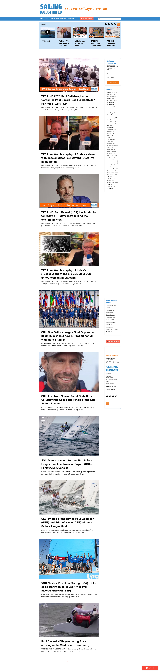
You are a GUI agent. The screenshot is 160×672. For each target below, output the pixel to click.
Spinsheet (109, 324)
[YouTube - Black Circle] (115, 24)
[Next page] (74, 661)
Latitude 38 (109, 307)
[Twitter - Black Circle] (112, 24)
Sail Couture (109, 312)
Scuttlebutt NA (110, 320)
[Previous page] (64, 661)
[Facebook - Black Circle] (106, 24)
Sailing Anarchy (110, 315)
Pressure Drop (110, 310)
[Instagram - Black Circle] (109, 24)
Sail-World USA (110, 332)
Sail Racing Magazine (112, 329)
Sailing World (109, 327)
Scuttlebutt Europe (111, 322)
